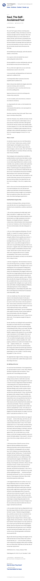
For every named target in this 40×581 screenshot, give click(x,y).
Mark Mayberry (11, 23)
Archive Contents (11, 558)
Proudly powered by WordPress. (19, 577)
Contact (19, 7)
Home (8, 7)
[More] (28, 7)
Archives (13, 7)
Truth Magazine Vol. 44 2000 (20, 558)
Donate (24, 7)
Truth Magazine (11, 4)
